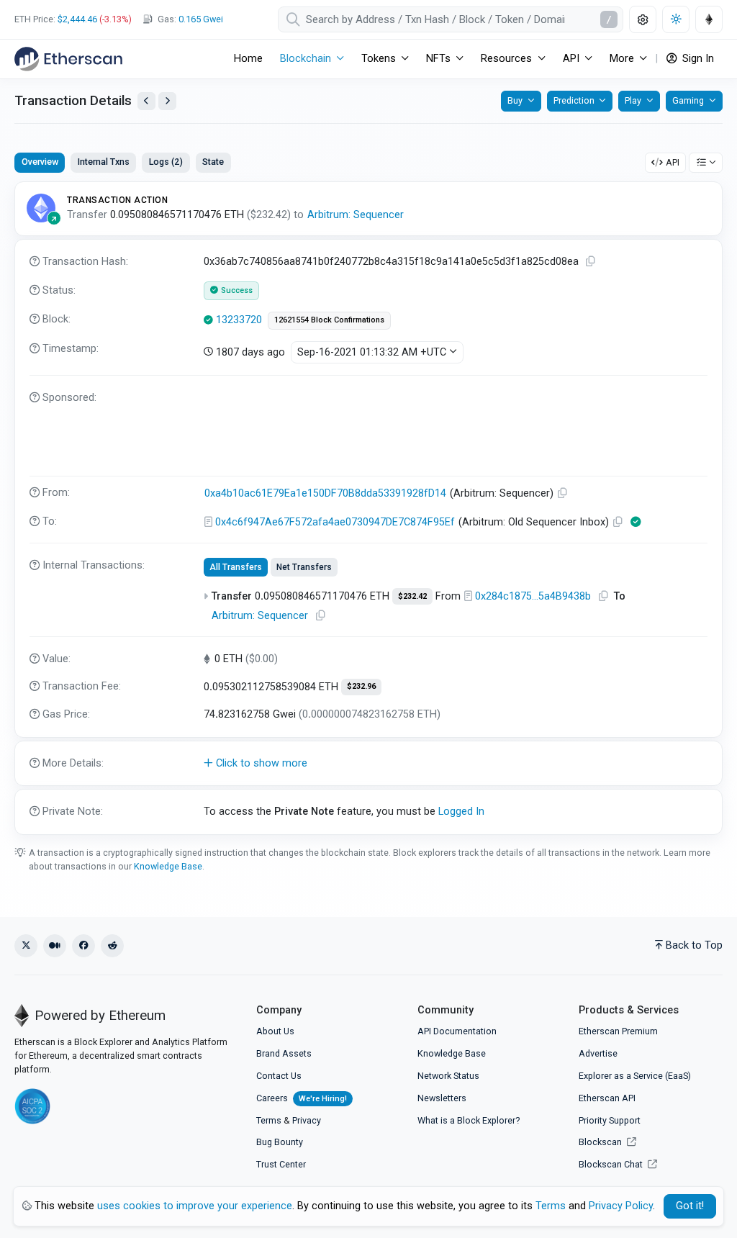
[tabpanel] (368, 508)
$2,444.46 (77, 19)
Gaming (688, 100)
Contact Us (279, 1075)
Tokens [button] (378, 59)
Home (248, 59)
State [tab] (213, 161)
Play (633, 100)
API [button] (571, 59)
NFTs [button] (438, 59)
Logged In (461, 811)
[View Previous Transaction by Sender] (146, 101)
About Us (275, 1031)
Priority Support (610, 1120)
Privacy (306, 1120)
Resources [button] (506, 59)
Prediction (573, 100)
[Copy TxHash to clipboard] (590, 262)
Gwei (200, 19)
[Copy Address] (562, 493)
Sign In (696, 59)
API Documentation (457, 1031)
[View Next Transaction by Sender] (167, 101)
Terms (268, 1120)
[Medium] (54, 945)
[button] (368, 763)
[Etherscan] (68, 59)
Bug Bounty (279, 1142)
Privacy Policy (621, 1206)
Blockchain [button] (305, 59)
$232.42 (412, 596)
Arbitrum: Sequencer (355, 215)
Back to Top (694, 945)
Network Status (448, 1075)
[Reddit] (112, 945)
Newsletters (441, 1098)
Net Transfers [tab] (304, 567)
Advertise (598, 1053)
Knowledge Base (168, 866)
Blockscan (601, 1142)
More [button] (622, 59)
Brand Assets (284, 1053)
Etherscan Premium (618, 1031)
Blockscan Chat (612, 1164)
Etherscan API (607, 1098)
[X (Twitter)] (25, 945)
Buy (515, 100)
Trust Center (281, 1164)
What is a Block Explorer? (468, 1120)
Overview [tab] (40, 161)
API (672, 162)
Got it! (690, 1206)
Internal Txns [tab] (104, 161)
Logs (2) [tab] (166, 161)
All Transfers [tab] (235, 567)
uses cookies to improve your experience (194, 1206)
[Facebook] (83, 945)
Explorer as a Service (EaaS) (635, 1075)
